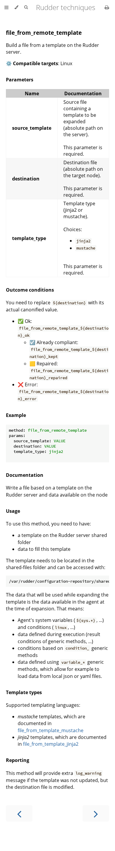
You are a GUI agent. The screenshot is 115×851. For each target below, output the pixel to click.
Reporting (17, 760)
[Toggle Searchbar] (26, 7)
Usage (13, 511)
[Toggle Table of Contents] (6, 7)
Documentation (24, 475)
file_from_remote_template (44, 32)
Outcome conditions (30, 290)
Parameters (19, 79)
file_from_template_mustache (50, 730)
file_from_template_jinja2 (50, 744)
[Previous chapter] (19, 813)
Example (16, 415)
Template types (24, 692)
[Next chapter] (96, 813)
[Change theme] (16, 7)
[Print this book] (107, 7)
